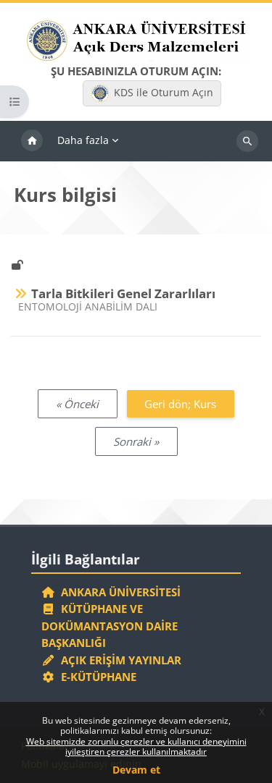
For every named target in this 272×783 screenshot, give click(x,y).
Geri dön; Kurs (180, 404)
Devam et (136, 769)
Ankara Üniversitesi (118, 592)
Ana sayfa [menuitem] (32, 141)
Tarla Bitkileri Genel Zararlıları (123, 293)
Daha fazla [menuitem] (83, 140)
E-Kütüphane (95, 676)
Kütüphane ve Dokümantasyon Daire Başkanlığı (109, 625)
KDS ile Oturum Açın (163, 92)
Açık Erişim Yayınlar (119, 660)
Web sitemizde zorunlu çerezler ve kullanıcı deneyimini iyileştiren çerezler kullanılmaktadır (136, 746)
